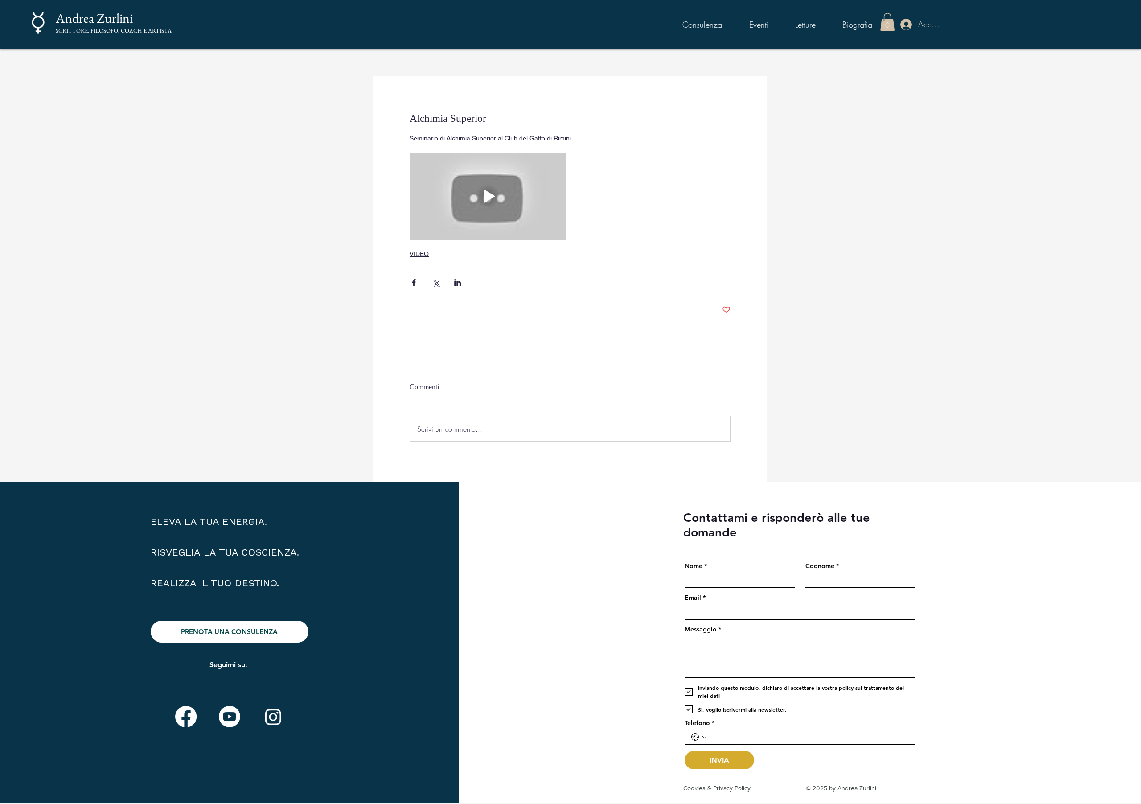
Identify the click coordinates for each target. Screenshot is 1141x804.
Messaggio (703, 629)
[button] (887, 22)
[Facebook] (186, 716)
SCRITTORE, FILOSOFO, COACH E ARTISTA (114, 30)
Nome (696, 566)
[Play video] (488, 196)
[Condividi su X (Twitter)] (435, 282)
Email (695, 598)
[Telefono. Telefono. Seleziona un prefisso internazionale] (699, 737)
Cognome (822, 566)
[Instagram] (273, 716)
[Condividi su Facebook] (414, 282)
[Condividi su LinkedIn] (457, 282)
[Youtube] (229, 716)
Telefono (699, 723)
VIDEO (419, 253)
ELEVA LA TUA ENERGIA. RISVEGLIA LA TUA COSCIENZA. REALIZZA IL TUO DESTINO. (225, 552)
